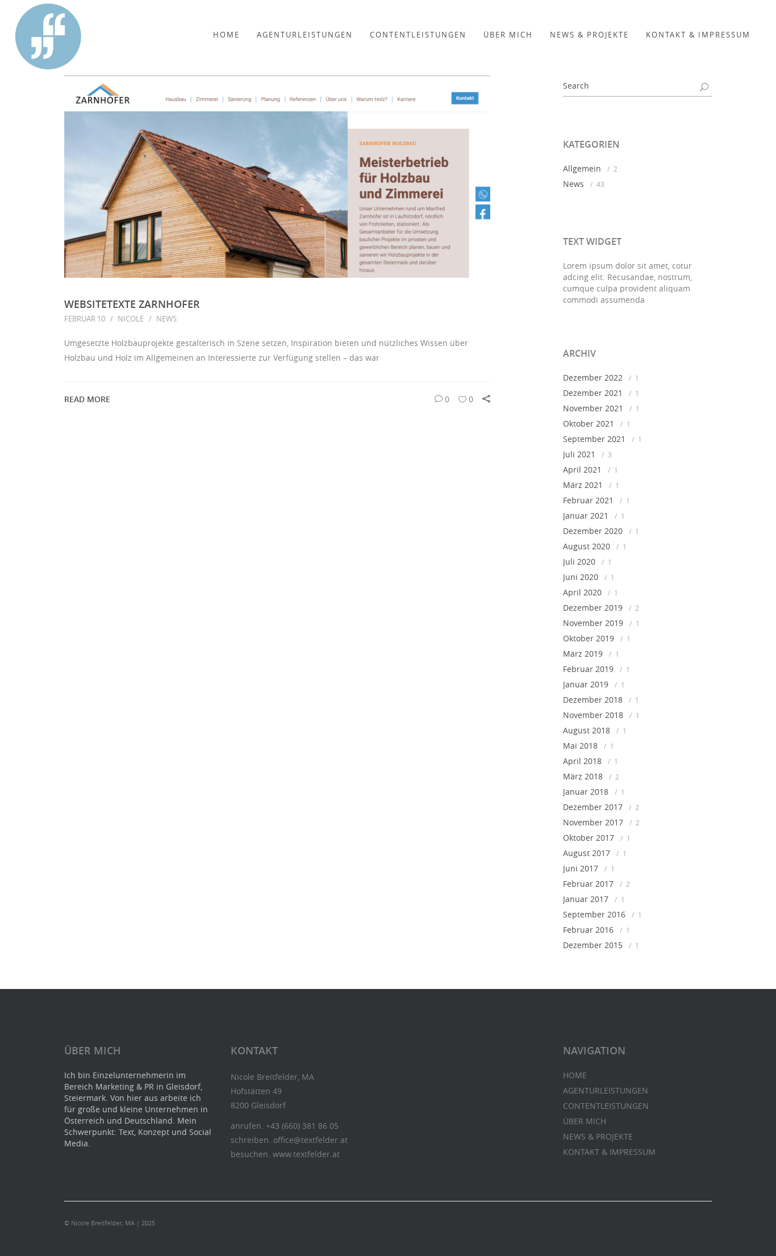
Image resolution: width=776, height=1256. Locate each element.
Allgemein (582, 168)
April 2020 (582, 592)
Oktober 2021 (588, 423)
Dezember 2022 (593, 377)
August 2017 (586, 853)
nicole (131, 319)
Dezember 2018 (593, 699)
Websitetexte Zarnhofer (132, 304)
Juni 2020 (580, 576)
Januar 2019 (585, 684)
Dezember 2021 (593, 392)
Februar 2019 (588, 669)
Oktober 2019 (588, 638)
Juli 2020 (579, 561)
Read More (87, 399)
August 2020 (586, 546)
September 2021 (594, 438)
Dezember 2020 (593, 530)
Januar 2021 (585, 515)
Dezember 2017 (593, 807)
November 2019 (593, 622)
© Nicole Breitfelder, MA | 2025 (109, 1223)
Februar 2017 (588, 883)
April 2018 (582, 761)
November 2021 (593, 408)
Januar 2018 (585, 791)
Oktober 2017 (588, 837)
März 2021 (583, 484)
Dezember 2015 (593, 945)
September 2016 (594, 914)
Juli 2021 (579, 454)
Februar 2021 (588, 500)
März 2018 (583, 776)
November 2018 (593, 715)
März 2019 (583, 653)
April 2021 (582, 469)
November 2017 (593, 822)
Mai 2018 (580, 745)
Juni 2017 (580, 868)
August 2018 (586, 730)
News (166, 319)
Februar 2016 (588, 929)
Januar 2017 (585, 899)
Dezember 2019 (593, 607)
